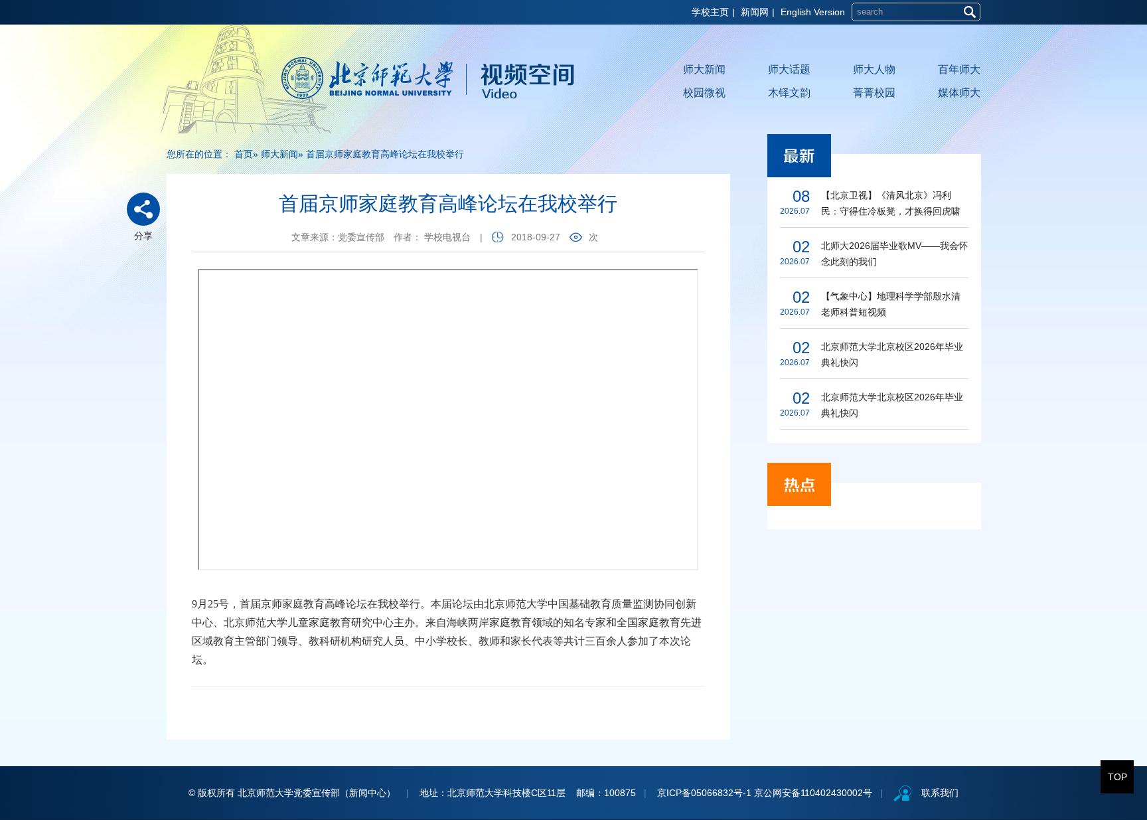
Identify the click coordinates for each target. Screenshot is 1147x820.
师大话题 (789, 69)
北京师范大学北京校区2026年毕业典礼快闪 (892, 354)
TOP (1117, 777)
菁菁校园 (874, 92)
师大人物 (874, 69)
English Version (813, 12)
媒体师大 (959, 92)
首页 (243, 154)
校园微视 (704, 92)
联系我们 (939, 792)
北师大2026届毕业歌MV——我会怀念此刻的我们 (894, 253)
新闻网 (755, 12)
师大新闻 (704, 69)
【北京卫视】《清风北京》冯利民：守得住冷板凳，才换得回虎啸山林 (890, 204)
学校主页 (710, 12)
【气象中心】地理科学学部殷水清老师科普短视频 (890, 304)
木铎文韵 (789, 92)
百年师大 (959, 69)
